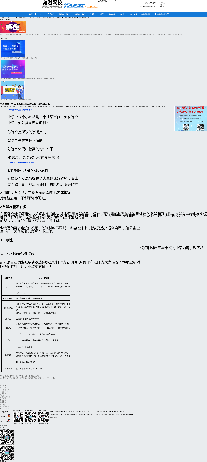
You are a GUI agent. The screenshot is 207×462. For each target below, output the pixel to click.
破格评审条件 (125, 34)
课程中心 (39, 14)
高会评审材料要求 (52, 34)
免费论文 (50, 14)
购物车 (162, 5)
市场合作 (3, 403)
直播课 (101, 14)
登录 (160, 3)
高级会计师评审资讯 (33, 17)
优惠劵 (2, 395)
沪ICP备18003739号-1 (100, 414)
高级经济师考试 (162, 14)
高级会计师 (21, 17)
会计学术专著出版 (159, 34)
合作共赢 (3, 399)
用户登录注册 (4, 389)
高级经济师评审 (146, 14)
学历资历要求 (106, 34)
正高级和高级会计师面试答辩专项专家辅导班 (16, 99)
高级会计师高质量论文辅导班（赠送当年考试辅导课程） (20, 58)
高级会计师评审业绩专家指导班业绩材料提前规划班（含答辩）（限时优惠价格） (28, 79)
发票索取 (3, 393)
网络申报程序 (135, 34)
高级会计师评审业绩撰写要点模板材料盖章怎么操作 (22, 376)
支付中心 (121, 14)
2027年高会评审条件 (26, 34)
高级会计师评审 (63, 14)
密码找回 (3, 387)
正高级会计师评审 (171, 34)
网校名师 (110, 14)
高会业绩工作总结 (48, 17)
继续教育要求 (97, 34)
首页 (31, 14)
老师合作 (3, 401)
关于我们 (3, 405)
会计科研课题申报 (146, 34)
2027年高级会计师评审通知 (9, 34)
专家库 (180, 34)
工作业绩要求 (116, 34)
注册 (163, 3)
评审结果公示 (88, 34)
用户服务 (3, 385)
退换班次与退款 (5, 397)
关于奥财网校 (4, 407)
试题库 (92, 14)
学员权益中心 (4, 391)
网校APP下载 (4, 409)
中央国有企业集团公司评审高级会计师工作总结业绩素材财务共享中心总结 (30, 378)
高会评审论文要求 (77, 34)
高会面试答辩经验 (64, 34)
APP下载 (132, 14)
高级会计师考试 (79, 14)
